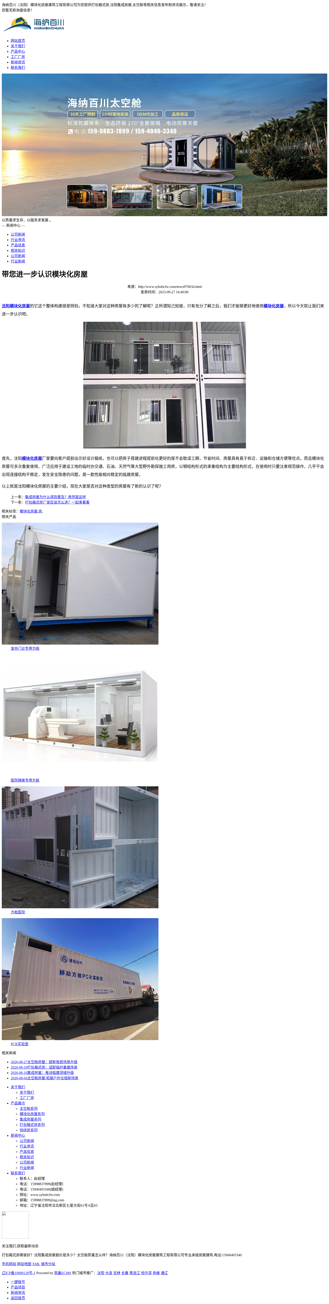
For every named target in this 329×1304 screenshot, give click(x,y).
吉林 (116, 1273)
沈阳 (100, 1273)
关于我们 (18, 46)
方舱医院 (18, 912)
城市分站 (48, 1264)
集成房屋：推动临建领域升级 (42, 1073)
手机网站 (9, 1264)
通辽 (164, 1273)
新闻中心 (18, 1135)
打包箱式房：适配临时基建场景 (44, 1067)
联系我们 (18, 68)
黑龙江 (134, 1273)
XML (36, 1264)
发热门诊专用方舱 (25, 648)
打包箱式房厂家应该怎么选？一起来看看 (57, 502)
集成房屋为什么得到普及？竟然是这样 (55, 497)
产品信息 (18, 245)
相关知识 (18, 250)
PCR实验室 (19, 1044)
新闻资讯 (18, 62)
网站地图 (24, 1264)
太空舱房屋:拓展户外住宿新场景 (44, 1078)
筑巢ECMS (62, 1273)
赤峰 (156, 1273)
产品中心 (18, 51)
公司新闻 (18, 234)
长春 (124, 1273)
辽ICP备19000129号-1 (18, 1273)
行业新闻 (18, 261)
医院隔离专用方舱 (25, 780)
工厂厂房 (18, 57)
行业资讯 (18, 240)
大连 (108, 1273)
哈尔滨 (146, 1273)
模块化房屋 (29, 511)
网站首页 (18, 41)
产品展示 (18, 1103)
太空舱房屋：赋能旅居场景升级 (44, 1062)
